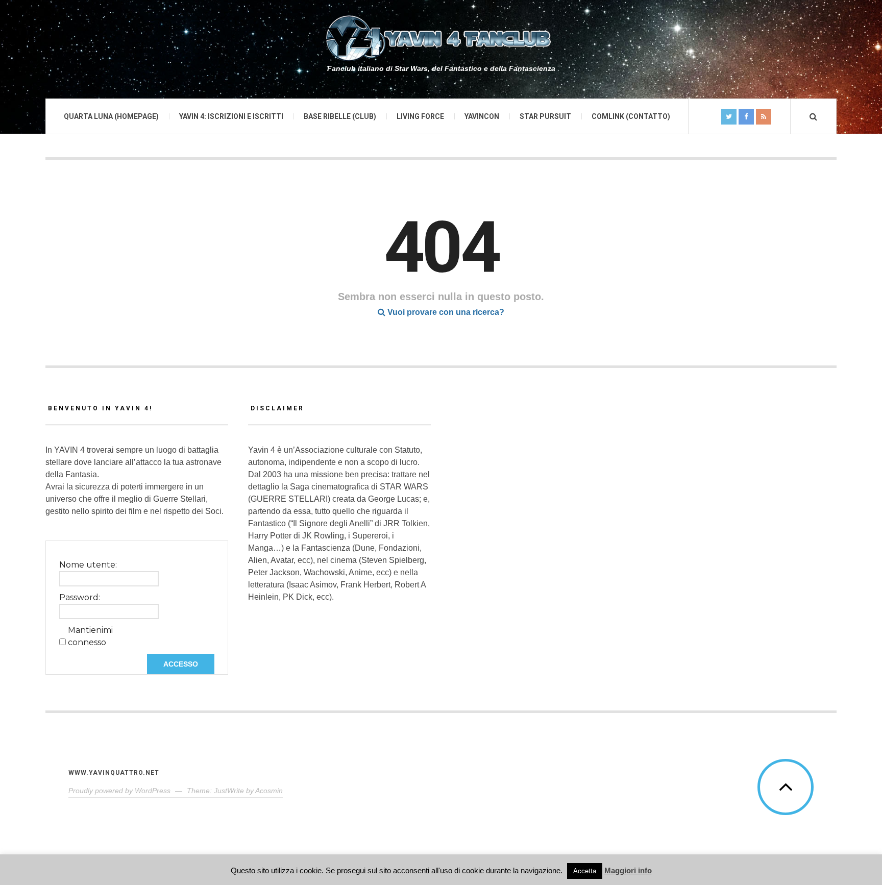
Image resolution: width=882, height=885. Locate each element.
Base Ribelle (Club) (340, 116)
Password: (79, 597)
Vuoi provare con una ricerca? (444, 312)
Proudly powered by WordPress (119, 790)
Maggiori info (628, 870)
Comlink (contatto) (631, 116)
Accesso (180, 664)
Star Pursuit (545, 116)
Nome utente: (88, 565)
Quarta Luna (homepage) (111, 116)
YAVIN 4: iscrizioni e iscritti (231, 116)
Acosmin (269, 790)
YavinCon (481, 116)
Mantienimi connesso (90, 636)
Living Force (420, 116)
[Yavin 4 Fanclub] (441, 38)
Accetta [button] (584, 871)
